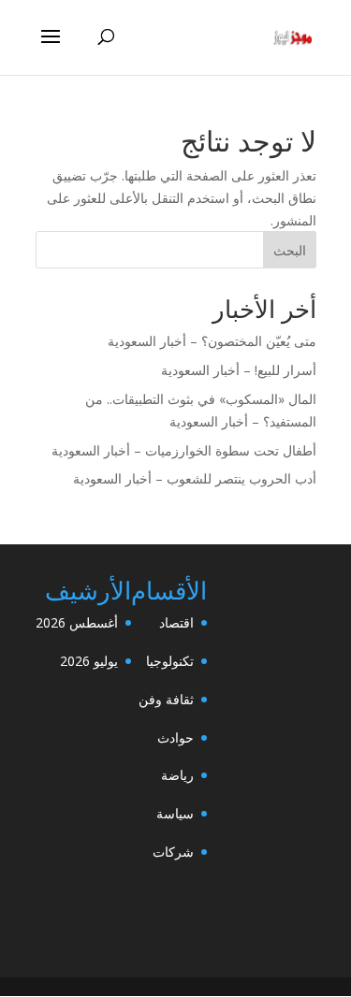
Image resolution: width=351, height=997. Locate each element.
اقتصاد (176, 622)
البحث (289, 250)
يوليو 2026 (89, 661)
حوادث (175, 737)
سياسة (175, 813)
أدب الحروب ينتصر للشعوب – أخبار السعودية (194, 478)
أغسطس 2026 (77, 622)
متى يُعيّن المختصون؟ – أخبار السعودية (212, 341)
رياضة (177, 775)
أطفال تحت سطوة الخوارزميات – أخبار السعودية (183, 450)
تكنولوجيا (170, 661)
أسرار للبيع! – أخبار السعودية (238, 370)
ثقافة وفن (166, 699)
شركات (173, 851)
